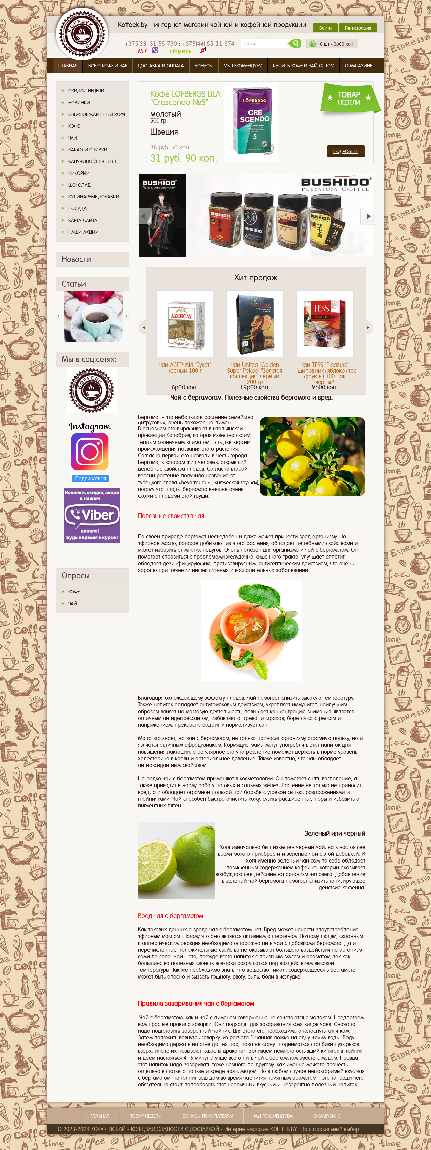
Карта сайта (82, 220)
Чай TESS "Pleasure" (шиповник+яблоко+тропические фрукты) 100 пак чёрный (338, 373)
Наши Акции (83, 232)
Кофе (74, 126)
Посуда (77, 208)
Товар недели (146, 1116)
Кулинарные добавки (93, 196)
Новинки (79, 102)
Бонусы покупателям (208, 1116)
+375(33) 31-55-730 (151, 43)
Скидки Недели (86, 90)
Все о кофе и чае (107, 65)
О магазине (358, 65)
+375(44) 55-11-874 (208, 43)
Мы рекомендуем (243, 65)
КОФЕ (74, 592)
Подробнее (345, 151)
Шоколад (79, 185)
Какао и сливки (87, 149)
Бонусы (204, 65)
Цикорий (79, 173)
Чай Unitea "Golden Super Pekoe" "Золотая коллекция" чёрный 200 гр (255, 373)
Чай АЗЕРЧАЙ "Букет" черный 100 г (185, 367)
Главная (67, 65)
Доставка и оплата (161, 65)
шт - (337, 44)
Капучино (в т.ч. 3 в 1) (93, 161)
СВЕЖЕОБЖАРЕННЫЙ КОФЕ (97, 114)
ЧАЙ (72, 603)
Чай (72, 138)
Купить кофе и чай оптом (303, 65)
